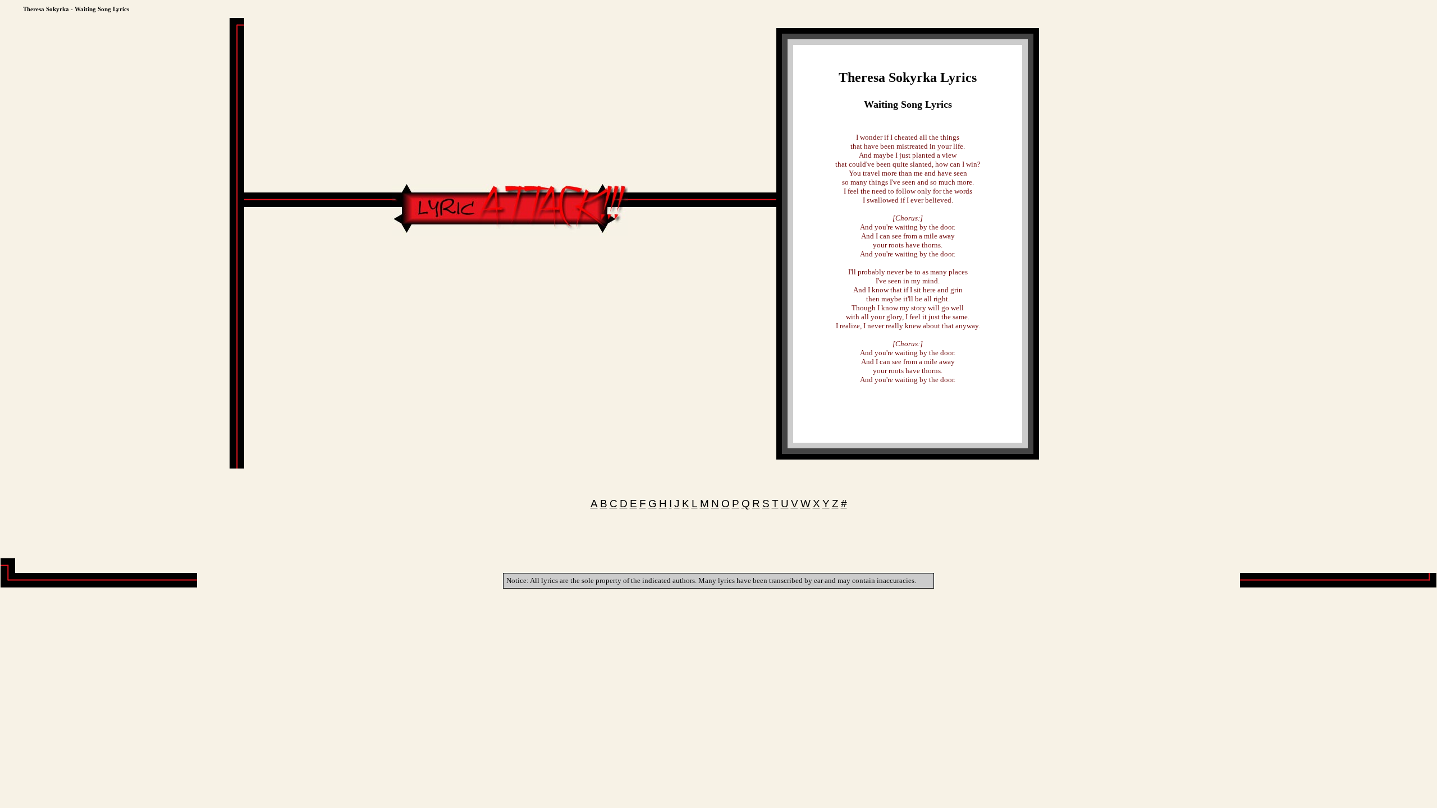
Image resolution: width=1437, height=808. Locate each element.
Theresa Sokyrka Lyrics (908, 77)
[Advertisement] (510, 269)
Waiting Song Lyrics (908, 104)
